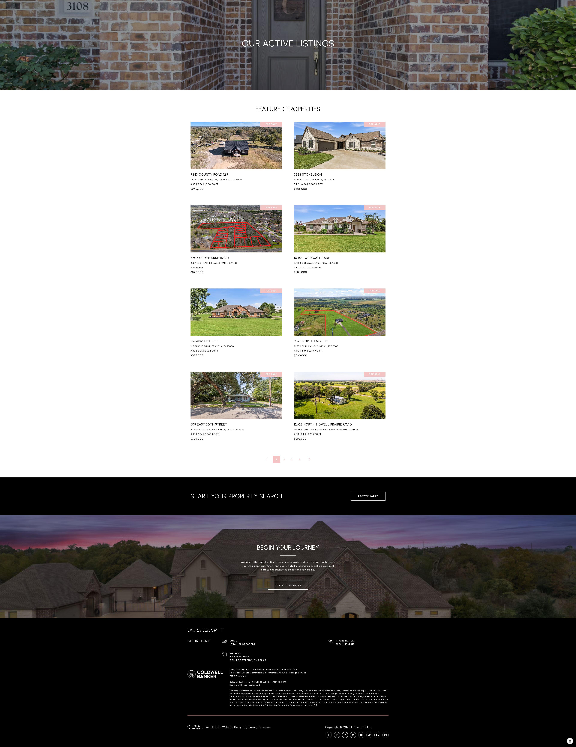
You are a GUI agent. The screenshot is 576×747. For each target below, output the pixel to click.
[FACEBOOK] (329, 735)
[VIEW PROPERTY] (236, 155)
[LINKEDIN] (345, 735)
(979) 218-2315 (345, 644)
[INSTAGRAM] (337, 735)
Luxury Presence (260, 727)
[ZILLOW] (385, 735)
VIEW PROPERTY (236, 158)
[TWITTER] (353, 735)
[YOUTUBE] (361, 735)
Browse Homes (368, 496)
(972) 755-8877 (278, 682)
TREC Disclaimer (239, 676)
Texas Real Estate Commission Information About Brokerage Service (268, 672)
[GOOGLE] (377, 735)
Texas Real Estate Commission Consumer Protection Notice (263, 669)
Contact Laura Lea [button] (288, 585)
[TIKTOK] (369, 735)
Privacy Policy (362, 727)
